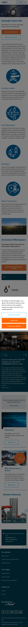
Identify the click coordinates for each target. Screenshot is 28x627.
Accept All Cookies (14, 326)
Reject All (14, 320)
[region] (14, 313)
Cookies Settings (14, 315)
